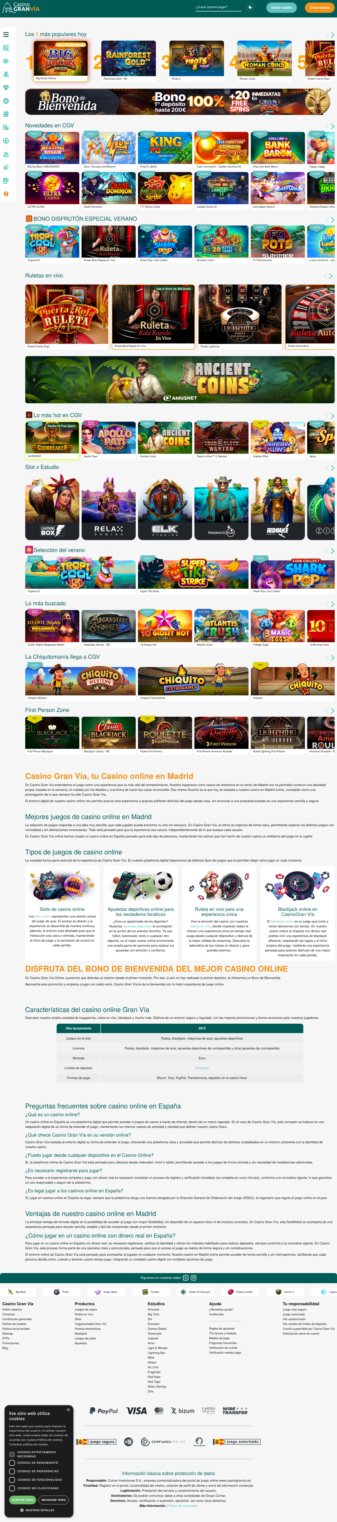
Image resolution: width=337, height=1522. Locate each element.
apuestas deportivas (137, 926)
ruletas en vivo (200, 926)
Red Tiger (154, 1382)
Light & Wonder (158, 1348)
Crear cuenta (320, 7)
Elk (150, 1319)
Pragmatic (154, 1372)
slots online (43, 916)
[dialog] (39, 1461)
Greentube (154, 1333)
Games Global (157, 1329)
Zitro (151, 1391)
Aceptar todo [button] (23, 1500)
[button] (39, 1510)
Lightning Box (156, 1353)
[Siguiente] (332, 276)
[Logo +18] (128, 1442)
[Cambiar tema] (250, 7)
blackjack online (282, 921)
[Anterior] (326, 276)
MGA (151, 1357)
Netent (152, 1362)
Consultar (202, 1067)
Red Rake (154, 1377)
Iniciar (281, 7)
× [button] (68, 1410)
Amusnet (153, 1309)
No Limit (153, 1367)
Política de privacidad (182, 1505)
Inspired (153, 1338)
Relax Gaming (157, 1386)
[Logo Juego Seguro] (96, 1442)
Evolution (154, 1324)
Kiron (151, 1343)
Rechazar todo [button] (53, 1500)
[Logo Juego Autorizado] (237, 1442)
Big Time (153, 1314)
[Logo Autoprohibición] (199, 1442)
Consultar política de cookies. (29, 1444)
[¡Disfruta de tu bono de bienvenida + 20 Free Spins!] (180, 102)
